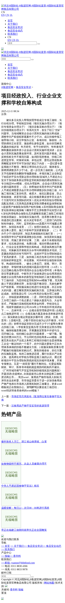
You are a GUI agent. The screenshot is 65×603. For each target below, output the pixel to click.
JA (11, 15)
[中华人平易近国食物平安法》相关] (11, 482)
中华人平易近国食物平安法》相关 (20, 485)
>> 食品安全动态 (52, 546)
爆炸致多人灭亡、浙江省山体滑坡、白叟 (24, 441)
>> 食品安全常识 (33, 546)
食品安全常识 (15, 27)
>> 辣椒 (5, 556)
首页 (10, 20)
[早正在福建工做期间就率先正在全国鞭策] (11, 527)
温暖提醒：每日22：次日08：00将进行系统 (25, 508)
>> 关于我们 (17, 546)
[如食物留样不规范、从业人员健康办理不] (11, 460)
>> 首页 (5, 546)
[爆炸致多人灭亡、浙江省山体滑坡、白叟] (11, 438)
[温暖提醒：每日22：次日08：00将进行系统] (11, 504)
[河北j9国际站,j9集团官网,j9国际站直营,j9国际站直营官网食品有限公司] (32, 9)
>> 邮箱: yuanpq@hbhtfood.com (18, 562)
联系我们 (13, 34)
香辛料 (14, 589)
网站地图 (49, 582)
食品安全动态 (15, 30)
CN (7, 15)
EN (3, 15)
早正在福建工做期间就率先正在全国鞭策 (24, 530)
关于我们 (13, 24)
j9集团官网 (7, 87)
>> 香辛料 (15, 556)
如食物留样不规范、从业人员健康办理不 (24, 463)
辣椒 (20, 589)
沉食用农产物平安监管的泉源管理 (30, 405)
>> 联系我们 (8, 549)
